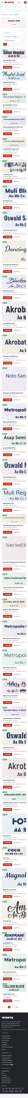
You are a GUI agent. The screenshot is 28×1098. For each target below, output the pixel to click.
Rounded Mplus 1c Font (10, 105)
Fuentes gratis (6, 1036)
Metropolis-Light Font (10, 667)
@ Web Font (17, 67)
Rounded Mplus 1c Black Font (12, 718)
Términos (4, 1075)
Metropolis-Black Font (10, 422)
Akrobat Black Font (9, 323)
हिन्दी (20, 1091)
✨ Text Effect (7, 1064)
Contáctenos (5, 1071)
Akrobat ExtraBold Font (10, 356)
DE (6, 1088)
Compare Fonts (6, 1058)
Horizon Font (7, 836)
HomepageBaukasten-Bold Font (13, 127)
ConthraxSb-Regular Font (11, 149)
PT (22, 1088)
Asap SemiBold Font (9, 448)
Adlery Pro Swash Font (10, 695)
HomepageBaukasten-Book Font (13, 525)
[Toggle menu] (2, 2)
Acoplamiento (6, 1077)
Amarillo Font (7, 921)
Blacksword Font (8, 291)
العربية (11, 1091)
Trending (4, 1042)
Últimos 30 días (6, 1082)
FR (16, 1088)
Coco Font (6, 858)
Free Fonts (5, 14)
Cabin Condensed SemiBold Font (13, 587)
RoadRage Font (8, 943)
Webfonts (4, 1044)
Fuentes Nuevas (6, 1038)
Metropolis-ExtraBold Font (11, 638)
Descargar (8, 67)
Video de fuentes (6, 1080)
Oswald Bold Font (8, 747)
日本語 (16, 1091)
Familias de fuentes (7, 1047)
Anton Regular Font (9, 60)
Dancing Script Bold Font (11, 264)
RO (13, 1088)
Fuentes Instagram (7, 1060)
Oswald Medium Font (9, 477)
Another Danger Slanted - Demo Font (14, 802)
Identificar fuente (7, 1055)
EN (3, 1088)
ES (9, 1088)
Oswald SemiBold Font (10, 230)
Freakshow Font (8, 174)
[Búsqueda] (25, 2)
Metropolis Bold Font (9, 972)
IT (19, 1088)
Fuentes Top (5, 1040)
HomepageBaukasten (13, 130)
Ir (5, 44)
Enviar (3, 1049)
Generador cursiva (7, 1062)
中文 (3, 1091)
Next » (17, 1007)
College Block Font (9, 994)
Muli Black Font (7, 201)
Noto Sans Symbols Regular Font (13, 393)
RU (7, 1091)
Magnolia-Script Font (9, 889)
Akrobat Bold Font (8, 780)
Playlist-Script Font (9, 82)
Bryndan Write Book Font (11, 609)
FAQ (3, 1073)
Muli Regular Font (8, 503)
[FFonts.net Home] (9, 2)
